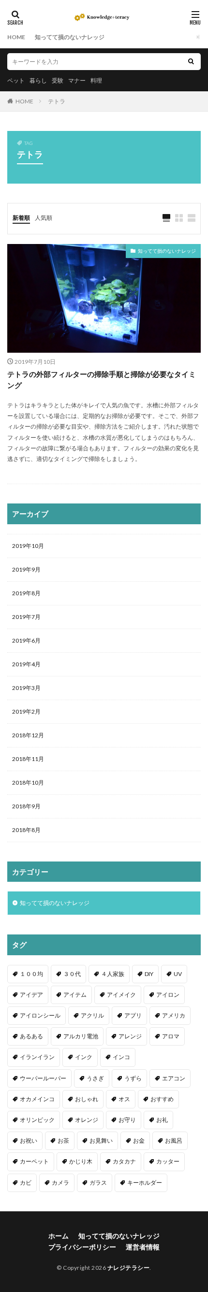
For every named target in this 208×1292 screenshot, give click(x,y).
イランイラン (37, 1057)
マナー (77, 80)
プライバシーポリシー (82, 1247)
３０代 (72, 973)
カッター (167, 1161)
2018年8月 (26, 829)
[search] (191, 61)
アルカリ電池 (80, 1036)
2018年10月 (28, 782)
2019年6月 (26, 640)
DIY (149, 973)
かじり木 (80, 1161)
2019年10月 (28, 545)
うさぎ (95, 1078)
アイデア (31, 994)
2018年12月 (28, 735)
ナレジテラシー (128, 1267)
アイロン (167, 994)
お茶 (63, 1140)
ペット (16, 80)
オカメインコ (37, 1099)
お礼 (162, 1119)
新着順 (21, 217)
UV (178, 973)
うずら (133, 1078)
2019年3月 (26, 687)
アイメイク (121, 994)
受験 (57, 80)
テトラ (56, 101)
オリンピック (37, 1119)
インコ (121, 1057)
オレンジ (86, 1119)
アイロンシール (40, 1015)
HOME (16, 37)
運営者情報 (143, 1247)
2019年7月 (26, 616)
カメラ (60, 1182)
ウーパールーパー (43, 1078)
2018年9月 (26, 806)
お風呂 (173, 1140)
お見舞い (101, 1140)
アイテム (75, 994)
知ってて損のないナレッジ (69, 37)
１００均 (31, 973)
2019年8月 (26, 593)
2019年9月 (26, 569)
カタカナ (124, 1161)
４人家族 (112, 973)
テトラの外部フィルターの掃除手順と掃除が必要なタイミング (101, 379)
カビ (25, 1182)
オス (124, 1099)
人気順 (43, 217)
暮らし (38, 80)
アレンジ (130, 1036)
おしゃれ (86, 1099)
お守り (127, 1119)
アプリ (133, 1015)
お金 (139, 1140)
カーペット (34, 1161)
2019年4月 (26, 664)
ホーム (58, 1236)
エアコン (173, 1078)
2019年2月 (26, 711)
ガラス (98, 1182)
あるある (31, 1036)
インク (83, 1057)
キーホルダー (144, 1182)
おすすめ (162, 1099)
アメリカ (173, 1015)
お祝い (28, 1140)
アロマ (170, 1036)
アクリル (92, 1015)
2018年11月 (28, 758)
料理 (96, 80)
